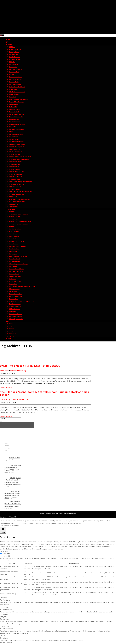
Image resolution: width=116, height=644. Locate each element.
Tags (6, 450)
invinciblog (4, 370)
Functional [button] (3, 597)
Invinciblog (21, 370)
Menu (2, 35)
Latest (6, 443)
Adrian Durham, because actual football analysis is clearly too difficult (12, 494)
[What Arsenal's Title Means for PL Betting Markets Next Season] (7, 502)
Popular (7, 445)
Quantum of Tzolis (14, 458)
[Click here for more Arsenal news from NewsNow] (17, 425)
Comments (8, 448)
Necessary (6, 554)
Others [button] (2, 636)
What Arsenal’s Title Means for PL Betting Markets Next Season (13, 504)
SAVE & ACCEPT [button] (6, 643)
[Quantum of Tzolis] (6, 458)
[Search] (1, 421)
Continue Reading (6, 387)
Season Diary (24, 399)
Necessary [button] (4, 551)
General (13, 370)
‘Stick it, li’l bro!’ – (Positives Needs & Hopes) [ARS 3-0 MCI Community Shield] (13, 481)
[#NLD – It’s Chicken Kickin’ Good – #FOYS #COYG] (5, 361)
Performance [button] (4, 607)
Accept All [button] (15, 525)
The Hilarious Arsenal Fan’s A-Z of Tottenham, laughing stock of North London (44, 393)
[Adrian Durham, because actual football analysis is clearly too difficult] (7, 491)
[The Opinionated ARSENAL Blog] (58, 33)
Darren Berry (5, 399)
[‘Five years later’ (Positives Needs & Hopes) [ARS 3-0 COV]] (7, 465)
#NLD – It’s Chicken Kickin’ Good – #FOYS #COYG (30, 365)
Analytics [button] (3, 617)
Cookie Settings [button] (5, 525)
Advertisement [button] (5, 626)
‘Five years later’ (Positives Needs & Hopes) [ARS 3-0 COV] (13, 467)
